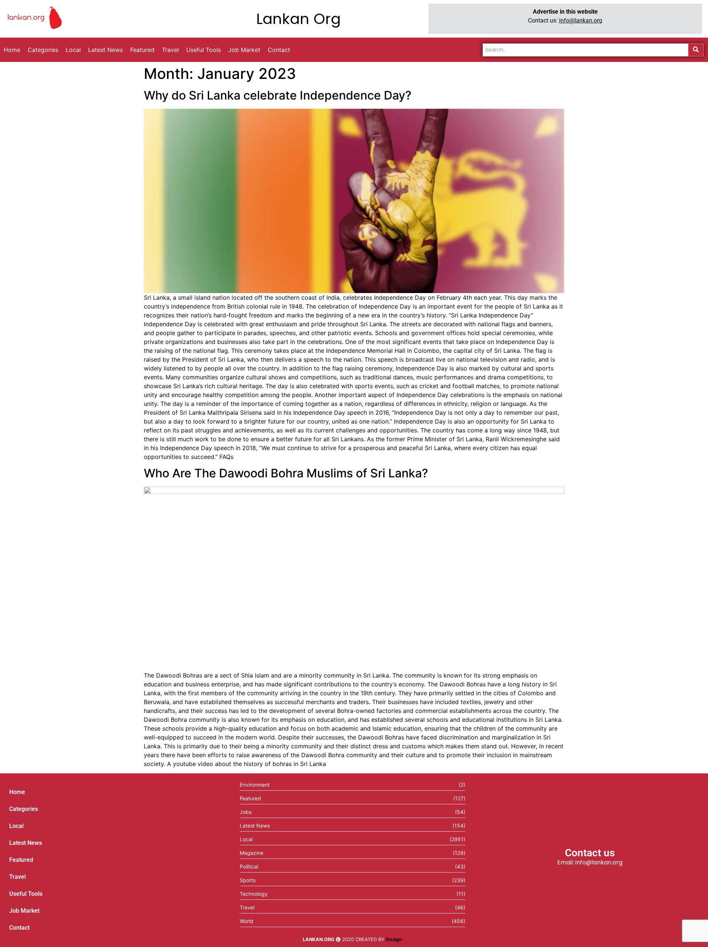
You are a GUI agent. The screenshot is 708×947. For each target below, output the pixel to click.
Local (16, 825)
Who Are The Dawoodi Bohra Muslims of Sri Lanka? (286, 473)
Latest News (25, 842)
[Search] (696, 49)
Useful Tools (25, 893)
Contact (19, 927)
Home (17, 791)
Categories (23, 808)
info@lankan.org (580, 20)
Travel (17, 876)
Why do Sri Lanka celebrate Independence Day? (278, 95)
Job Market (24, 910)
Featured (21, 859)
